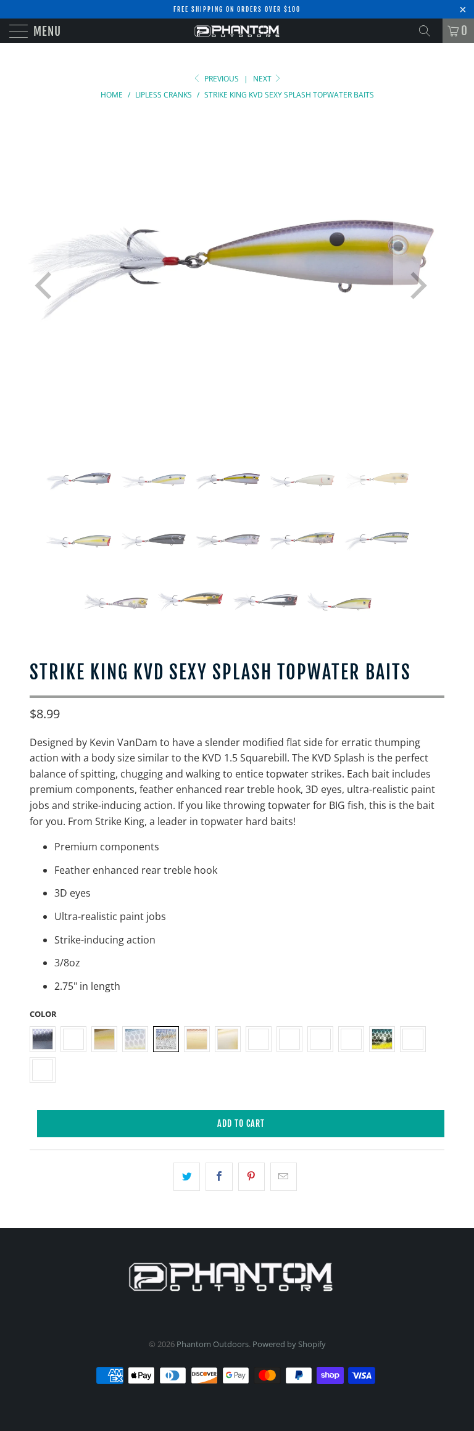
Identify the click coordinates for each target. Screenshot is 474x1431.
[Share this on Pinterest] (251, 1177)
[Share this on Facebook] (219, 1177)
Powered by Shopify (289, 1344)
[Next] (416, 286)
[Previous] (46, 286)
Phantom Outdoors (213, 1344)
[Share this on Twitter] (186, 1177)
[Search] (429, 30)
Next (263, 78)
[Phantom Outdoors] (237, 31)
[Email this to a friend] (283, 1177)
